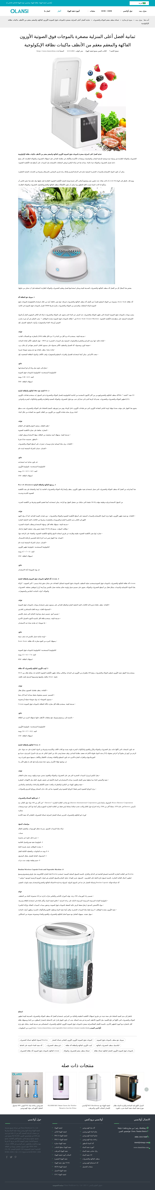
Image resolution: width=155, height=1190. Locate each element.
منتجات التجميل (87, 1167)
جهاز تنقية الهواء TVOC (62, 1163)
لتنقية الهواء (58, 1128)
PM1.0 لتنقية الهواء (60, 1136)
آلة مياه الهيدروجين (88, 1128)
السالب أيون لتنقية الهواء (62, 1155)
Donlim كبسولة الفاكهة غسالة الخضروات (34, 1040)
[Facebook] (7, 1157)
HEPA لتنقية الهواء (60, 1167)
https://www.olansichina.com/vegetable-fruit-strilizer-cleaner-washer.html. (60, 1028)
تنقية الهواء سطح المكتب (62, 1147)
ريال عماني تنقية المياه (90, 1151)
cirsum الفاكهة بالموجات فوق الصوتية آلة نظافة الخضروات (39, 1051)
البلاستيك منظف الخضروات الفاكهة (107, 1045)
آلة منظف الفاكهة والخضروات (51, 185)
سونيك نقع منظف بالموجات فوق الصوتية (110, 1040)
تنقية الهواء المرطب (61, 1151)
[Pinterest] (15, 1157)
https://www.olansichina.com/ (47, 51)
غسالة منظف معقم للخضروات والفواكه (77, 1051)
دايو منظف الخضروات (54, 1045)
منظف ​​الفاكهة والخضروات (91, 1159)
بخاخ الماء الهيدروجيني (89, 1132)
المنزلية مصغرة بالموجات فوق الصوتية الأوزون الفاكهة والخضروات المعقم (68, 1024)
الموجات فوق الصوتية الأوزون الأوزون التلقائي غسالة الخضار (72, 1040)
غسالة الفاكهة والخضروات (46, 882)
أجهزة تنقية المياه (88, 1147)
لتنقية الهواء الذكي (60, 1132)
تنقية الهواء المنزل (60, 1170)
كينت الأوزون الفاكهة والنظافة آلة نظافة (79, 1045)
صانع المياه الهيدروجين (89, 1136)
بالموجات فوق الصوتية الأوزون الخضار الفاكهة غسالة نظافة (113, 1051)
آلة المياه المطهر (88, 1143)
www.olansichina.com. (141, 1147)
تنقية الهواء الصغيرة (60, 1159)
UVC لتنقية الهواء (60, 1174)
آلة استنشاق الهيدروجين (90, 1163)
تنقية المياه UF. (87, 1155)
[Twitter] (11, 1157)
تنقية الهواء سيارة (60, 1143)
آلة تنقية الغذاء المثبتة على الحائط (31, 1045)
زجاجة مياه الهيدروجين (89, 1139)
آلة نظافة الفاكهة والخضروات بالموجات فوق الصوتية (112, 583)
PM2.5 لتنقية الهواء (60, 1139)
